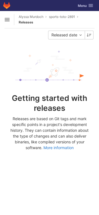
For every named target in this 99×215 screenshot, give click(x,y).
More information (58, 147)
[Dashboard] (6, 5)
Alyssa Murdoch (31, 17)
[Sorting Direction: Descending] (89, 35)
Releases (26, 22)
